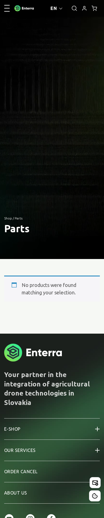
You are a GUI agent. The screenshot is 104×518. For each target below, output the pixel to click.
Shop (8, 218)
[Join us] (95, 482)
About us (15, 492)
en (53, 8)
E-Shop (12, 429)
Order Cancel (21, 471)
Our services (20, 450)
